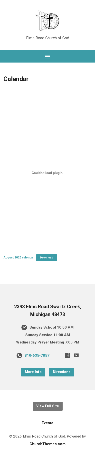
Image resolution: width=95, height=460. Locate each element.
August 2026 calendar (18, 257)
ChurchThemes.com (47, 444)
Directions (61, 372)
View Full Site (47, 406)
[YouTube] (76, 355)
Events (47, 423)
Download (46, 257)
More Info (33, 372)
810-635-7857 (37, 355)
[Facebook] (67, 355)
